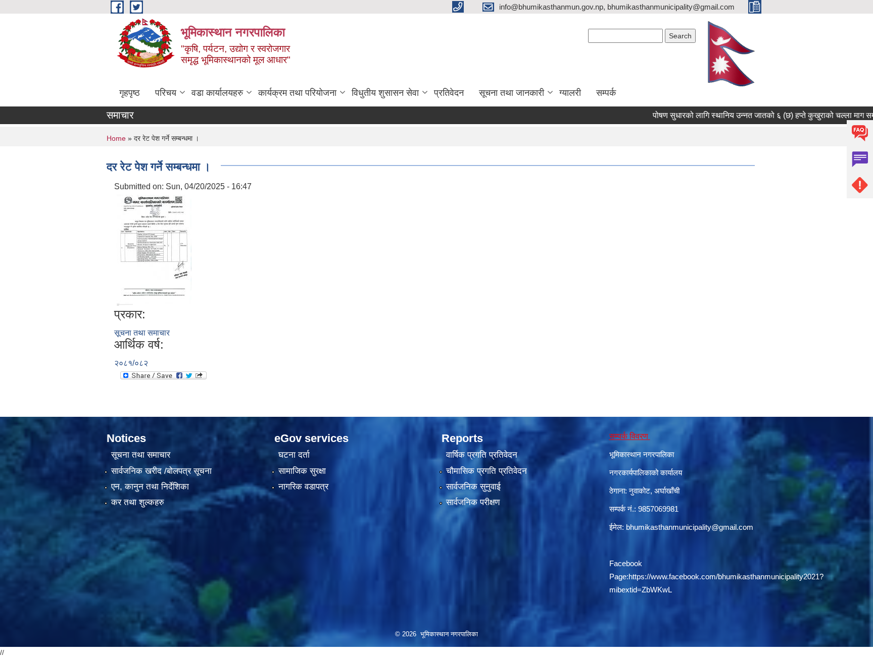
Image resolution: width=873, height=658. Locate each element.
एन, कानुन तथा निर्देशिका (150, 486)
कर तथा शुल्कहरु (137, 502)
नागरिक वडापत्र (303, 486)
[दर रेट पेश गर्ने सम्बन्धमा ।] (154, 249)
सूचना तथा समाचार (142, 332)
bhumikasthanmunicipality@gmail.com (689, 527)
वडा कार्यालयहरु (217, 93)
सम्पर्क (606, 93)
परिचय (165, 93)
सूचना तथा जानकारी (511, 93)
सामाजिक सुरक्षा (302, 471)
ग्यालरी (570, 93)
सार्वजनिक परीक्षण (473, 502)
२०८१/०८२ (131, 363)
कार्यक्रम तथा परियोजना (297, 93)
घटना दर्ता (294, 455)
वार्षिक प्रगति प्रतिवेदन (481, 455)
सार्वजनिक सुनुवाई (473, 486)
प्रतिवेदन (449, 93)
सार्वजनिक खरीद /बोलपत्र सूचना (161, 471)
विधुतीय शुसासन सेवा (385, 93)
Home (116, 138)
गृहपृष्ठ (129, 93)
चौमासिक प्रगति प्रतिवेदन (486, 471)
